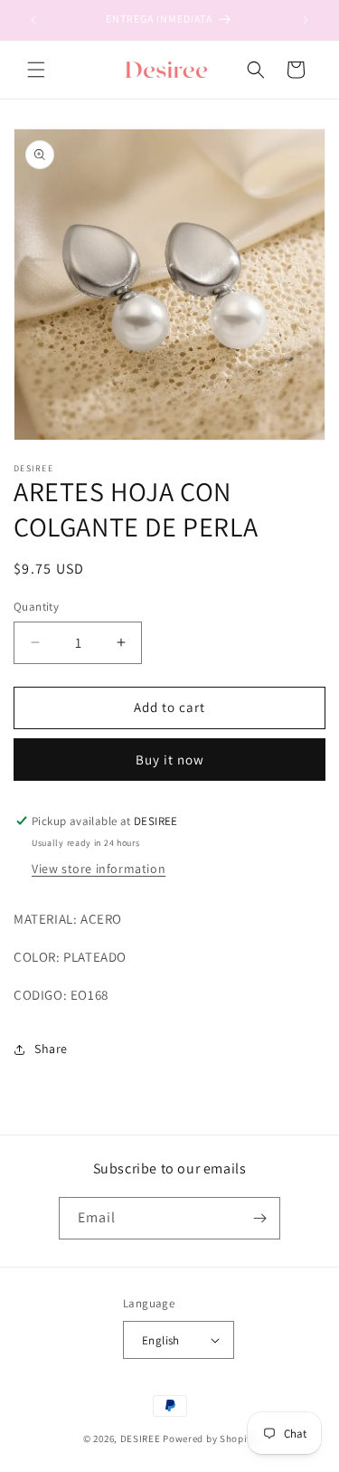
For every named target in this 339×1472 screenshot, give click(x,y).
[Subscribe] (259, 1218)
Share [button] (51, 1048)
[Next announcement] (305, 20)
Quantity (36, 606)
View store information (98, 868)
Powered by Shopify (209, 1438)
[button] (36, 70)
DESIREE (140, 1438)
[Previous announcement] (33, 20)
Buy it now (170, 759)
